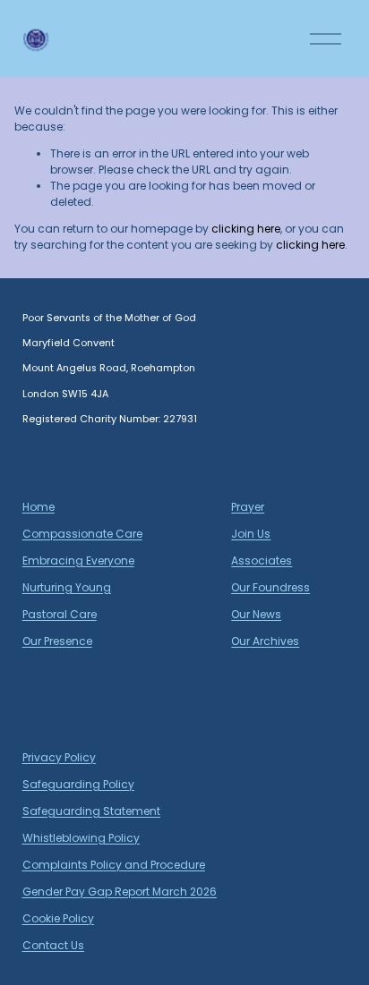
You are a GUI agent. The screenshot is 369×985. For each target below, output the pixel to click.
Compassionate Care (82, 533)
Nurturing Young (66, 587)
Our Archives (265, 641)
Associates (261, 560)
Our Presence (57, 641)
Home (38, 506)
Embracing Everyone (78, 560)
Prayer (247, 506)
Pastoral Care (59, 614)
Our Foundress (270, 587)
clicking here (245, 228)
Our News (256, 614)
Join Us (250, 533)
